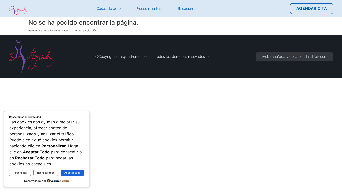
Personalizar (20, 172)
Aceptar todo (72, 172)
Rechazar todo (46, 172)
